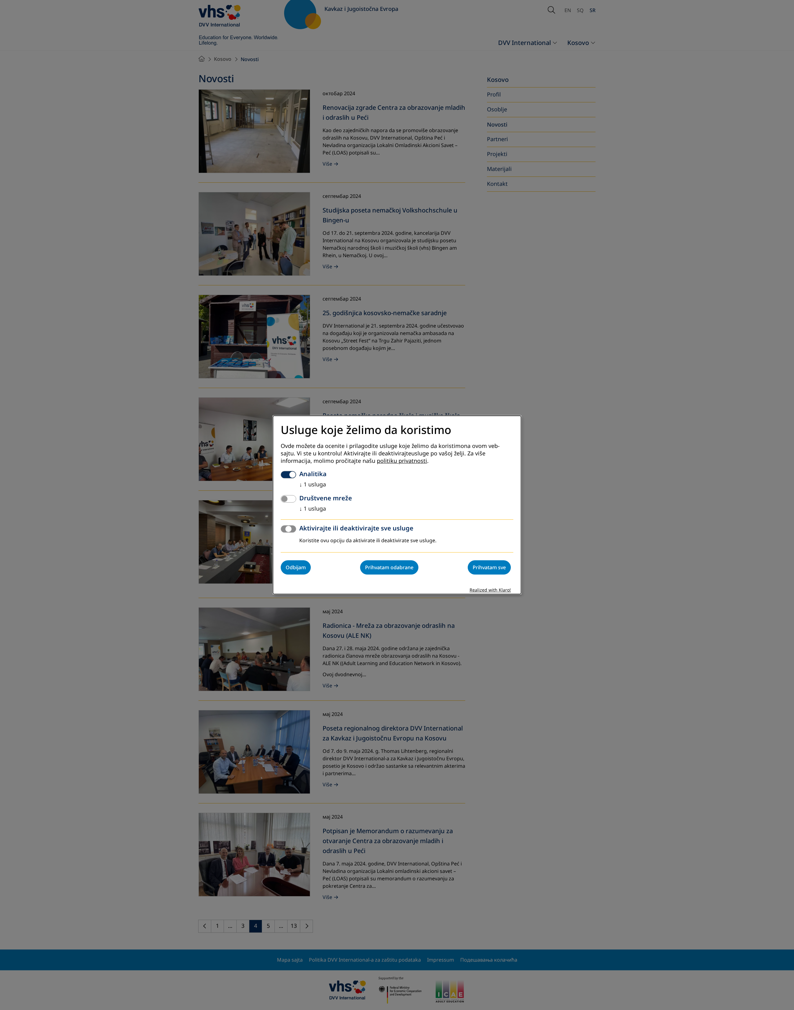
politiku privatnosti (402, 461)
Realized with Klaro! (490, 590)
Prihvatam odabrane (389, 567)
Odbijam (296, 567)
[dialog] (397, 505)
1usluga (312, 485)
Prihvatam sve (489, 567)
